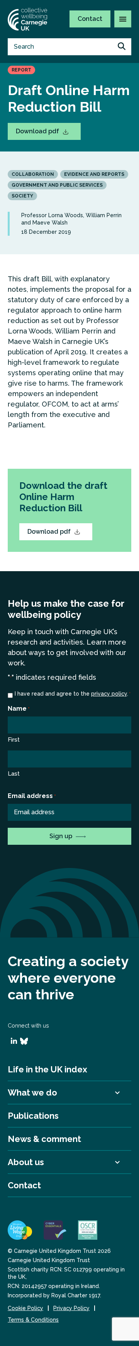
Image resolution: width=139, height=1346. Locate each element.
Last (14, 773)
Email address (32, 796)
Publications (33, 1116)
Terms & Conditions (33, 1320)
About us (26, 1162)
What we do (32, 1092)
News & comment (44, 1139)
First (14, 739)
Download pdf (38, 131)
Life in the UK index (47, 1069)
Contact (90, 18)
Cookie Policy (25, 1308)
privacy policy (109, 694)
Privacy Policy (71, 1308)
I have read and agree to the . (73, 694)
